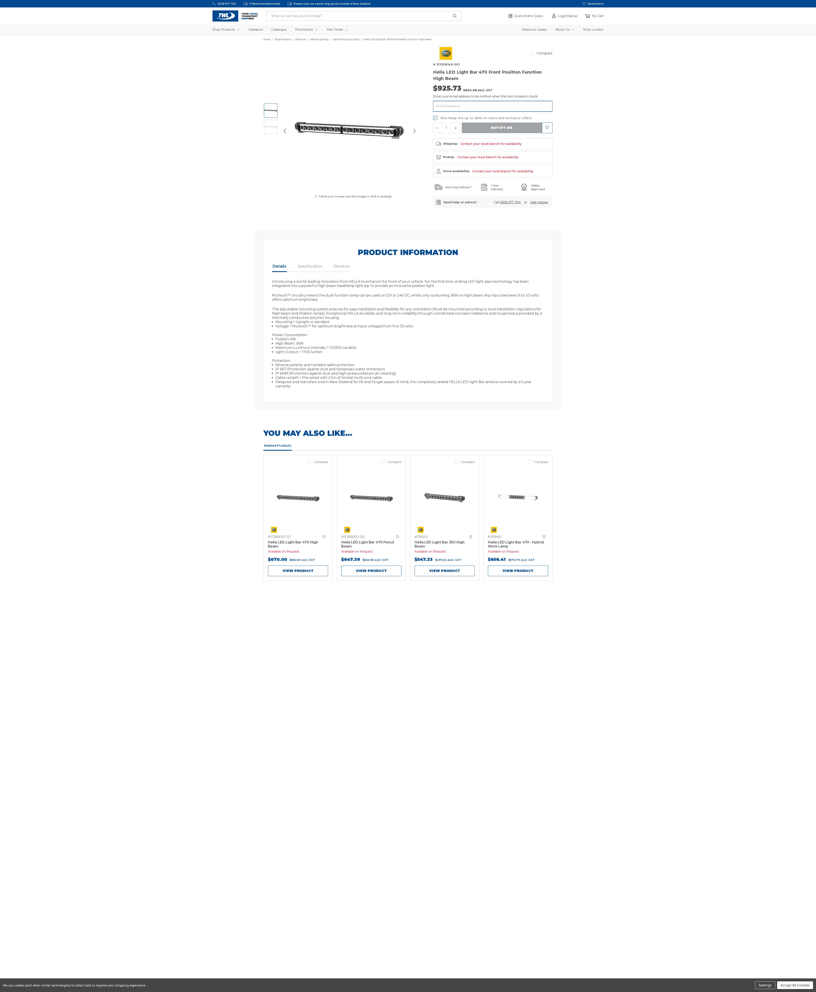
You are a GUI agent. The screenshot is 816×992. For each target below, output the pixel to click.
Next (414, 131)
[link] (446, 53)
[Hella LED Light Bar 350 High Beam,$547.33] (444, 498)
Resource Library (534, 29)
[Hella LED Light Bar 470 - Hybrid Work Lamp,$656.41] (518, 498)
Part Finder (335, 29)
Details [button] (279, 266)
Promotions (304, 29)
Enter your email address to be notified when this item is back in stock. (485, 96)
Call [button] (507, 202)
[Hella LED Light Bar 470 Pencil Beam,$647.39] (371, 498)
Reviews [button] (342, 266)
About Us (562, 29)
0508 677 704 (226, 3)
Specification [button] (310, 266)
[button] (565, 16)
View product (298, 571)
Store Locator (593, 29)
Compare (544, 53)
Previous (284, 131)
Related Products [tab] (277, 446)
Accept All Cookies (795, 985)
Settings (765, 985)
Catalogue (279, 29)
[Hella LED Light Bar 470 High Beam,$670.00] (298, 498)
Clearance (255, 29)
